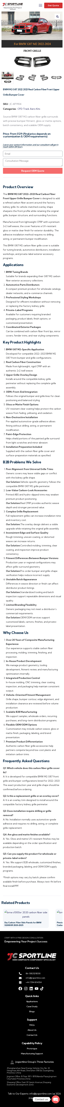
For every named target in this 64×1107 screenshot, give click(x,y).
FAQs (32, 1025)
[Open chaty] (56, 1099)
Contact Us (32, 1035)
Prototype (32, 1048)
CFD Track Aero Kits (29, 108)
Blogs (32, 1011)
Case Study (31, 1006)
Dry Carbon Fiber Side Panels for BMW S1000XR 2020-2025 (22, 923)
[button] (57, 16)
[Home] (12, 4)
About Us (32, 1030)
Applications (32, 1001)
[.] (40, 6)
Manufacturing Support (32, 1053)
